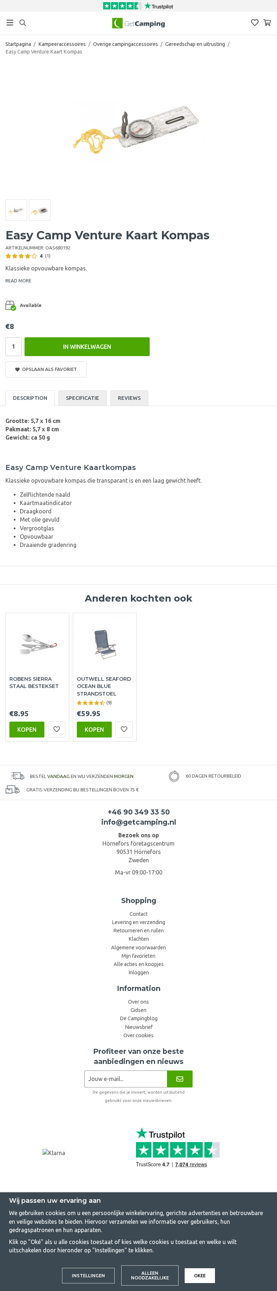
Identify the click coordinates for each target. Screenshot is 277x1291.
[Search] (22, 23)
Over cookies (138, 1035)
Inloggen (138, 972)
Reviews (129, 398)
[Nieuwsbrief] (180, 1078)
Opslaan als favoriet (48, 369)
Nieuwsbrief (139, 1027)
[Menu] (10, 22)
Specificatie (82, 398)
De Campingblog (139, 1018)
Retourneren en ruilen (138, 930)
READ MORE (18, 280)
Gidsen (138, 1010)
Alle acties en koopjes (139, 964)
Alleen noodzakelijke (150, 1275)
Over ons (138, 1002)
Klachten (138, 939)
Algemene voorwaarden (138, 947)
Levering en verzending (138, 922)
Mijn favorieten (138, 956)
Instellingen (88, 1275)
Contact (138, 914)
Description (30, 398)
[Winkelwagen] (267, 22)
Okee (200, 1275)
